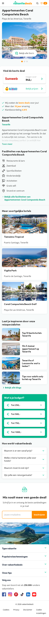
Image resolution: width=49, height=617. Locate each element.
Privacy (16, 610)
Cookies (6, 610)
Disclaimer (27, 610)
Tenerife (6, 124)
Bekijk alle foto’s (26, 53)
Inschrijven (39, 514)
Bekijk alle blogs (13, 387)
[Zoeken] (37, 3)
